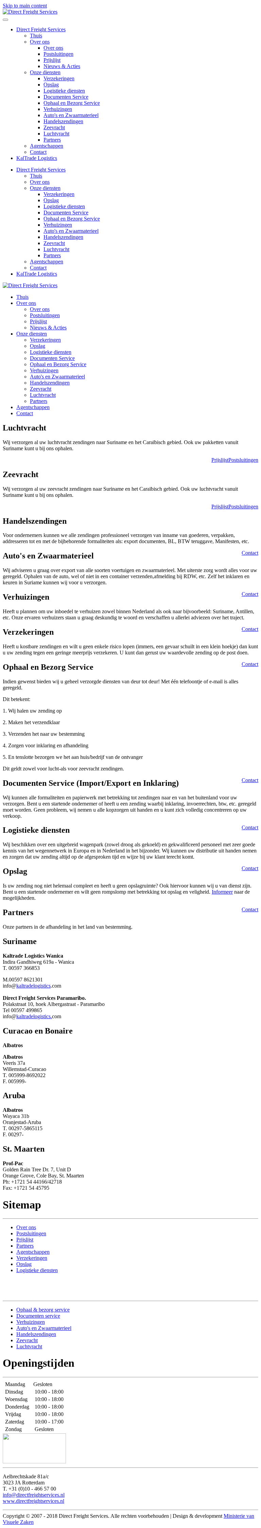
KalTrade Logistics (36, 158)
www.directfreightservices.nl (33, 1501)
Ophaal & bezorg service (43, 1310)
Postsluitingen (58, 54)
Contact (38, 152)
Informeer (222, 892)
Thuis (36, 35)
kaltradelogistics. (34, 1016)
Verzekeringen (59, 78)
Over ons (40, 42)
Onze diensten (45, 72)
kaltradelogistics (33, 986)
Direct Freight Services (41, 29)
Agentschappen (46, 146)
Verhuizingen (58, 109)
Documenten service (38, 1316)
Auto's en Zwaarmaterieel (71, 115)
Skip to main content (25, 6)
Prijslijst (52, 60)
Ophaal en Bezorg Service (72, 103)
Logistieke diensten (64, 91)
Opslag (51, 84)
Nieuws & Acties (62, 66)
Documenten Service (66, 97)
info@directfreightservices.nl (34, 1495)
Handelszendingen (63, 121)
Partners (52, 140)
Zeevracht (54, 127)
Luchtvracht (56, 133)
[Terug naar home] (30, 12)
